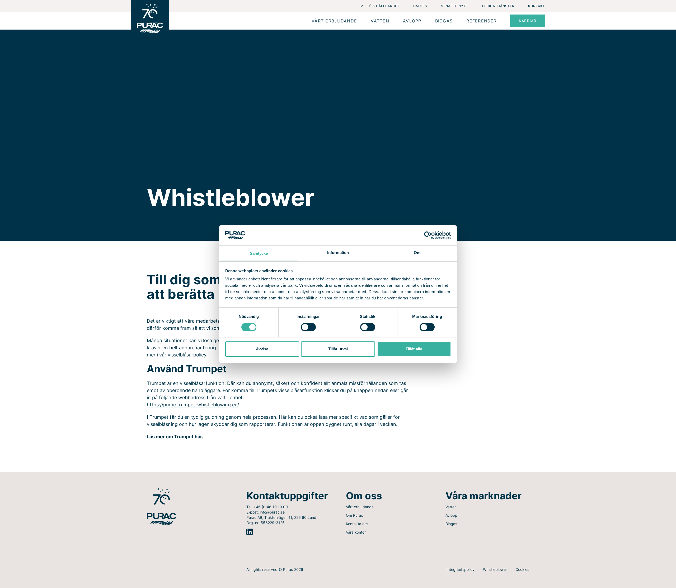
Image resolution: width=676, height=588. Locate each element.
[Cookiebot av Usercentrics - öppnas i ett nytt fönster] (428, 235)
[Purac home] (150, 19)
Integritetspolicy (461, 569)
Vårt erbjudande (360, 507)
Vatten (451, 507)
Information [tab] (338, 252)
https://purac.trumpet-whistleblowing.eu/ (193, 404)
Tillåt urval (338, 349)
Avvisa (262, 349)
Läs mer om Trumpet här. (175, 436)
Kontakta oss (357, 523)
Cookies (522, 569)
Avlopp (451, 515)
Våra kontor (356, 532)
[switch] (308, 327)
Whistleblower (495, 569)
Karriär (527, 20)
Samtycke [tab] (259, 253)
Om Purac (354, 515)
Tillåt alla (414, 349)
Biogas (451, 523)
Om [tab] (417, 252)
